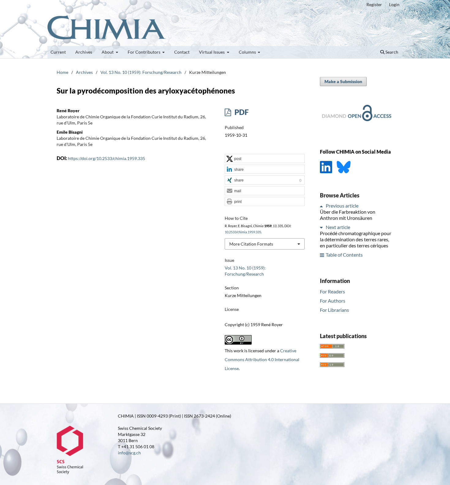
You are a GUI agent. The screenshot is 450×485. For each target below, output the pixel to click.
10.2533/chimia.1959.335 (243, 232)
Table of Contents (344, 255)
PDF (241, 112)
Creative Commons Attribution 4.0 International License (262, 359)
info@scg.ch (129, 452)
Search (391, 52)
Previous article (342, 206)
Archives (83, 52)
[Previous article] (322, 206)
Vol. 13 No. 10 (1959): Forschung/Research (141, 72)
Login (394, 4)
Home (62, 72)
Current (58, 52)
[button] (264, 158)
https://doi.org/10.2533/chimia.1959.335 (106, 158)
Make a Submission (343, 81)
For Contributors (144, 52)
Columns (248, 52)
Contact (181, 52)
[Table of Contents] (322, 255)
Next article (338, 227)
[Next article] (322, 227)
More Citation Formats (251, 243)
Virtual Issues (212, 52)
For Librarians (334, 310)
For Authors (332, 301)
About (108, 52)
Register (374, 4)
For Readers (332, 291)
